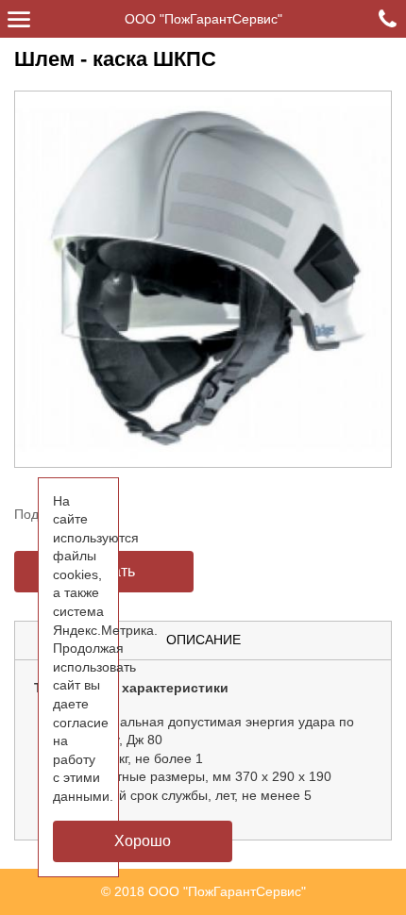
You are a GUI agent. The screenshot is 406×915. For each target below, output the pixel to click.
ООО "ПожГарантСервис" (203, 18)
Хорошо (142, 841)
